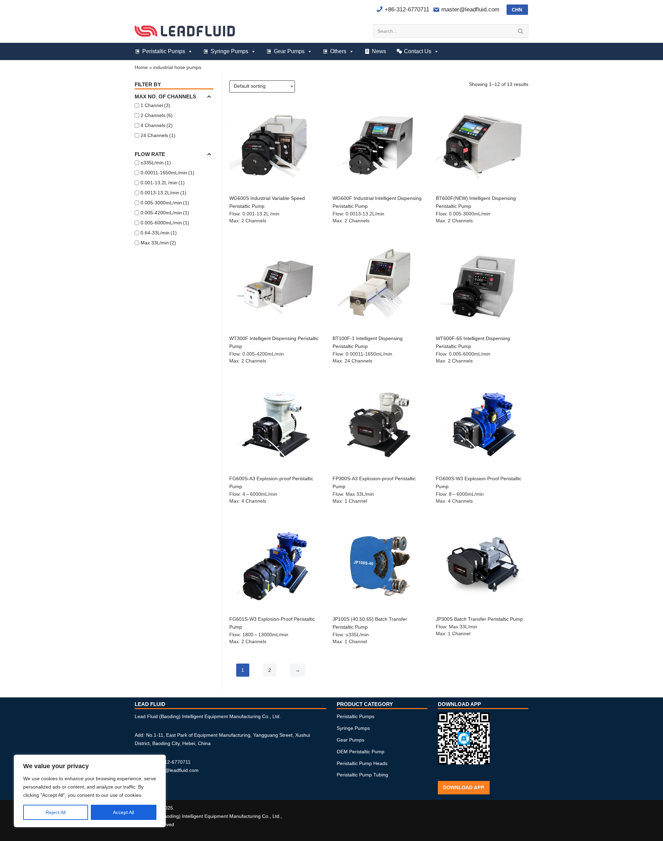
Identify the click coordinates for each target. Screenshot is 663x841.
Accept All (123, 812)
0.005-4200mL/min (165, 212)
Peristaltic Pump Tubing (362, 774)
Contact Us (417, 51)
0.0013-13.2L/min (163, 192)
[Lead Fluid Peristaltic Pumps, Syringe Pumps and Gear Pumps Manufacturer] (185, 31)
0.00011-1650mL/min (167, 172)
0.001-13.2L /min (163, 182)
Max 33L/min (158, 242)
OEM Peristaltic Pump (360, 751)
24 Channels (158, 135)
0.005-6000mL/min (165, 222)
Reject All (56, 812)
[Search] (520, 31)
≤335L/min (156, 162)
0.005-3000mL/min (165, 202)
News (379, 51)
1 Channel (155, 105)
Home (141, 67)
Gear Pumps (289, 51)
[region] (90, 791)
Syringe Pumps (229, 51)
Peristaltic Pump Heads (362, 763)
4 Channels (157, 125)
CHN (517, 9)
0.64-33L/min (159, 232)
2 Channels (157, 115)
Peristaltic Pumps (163, 51)
